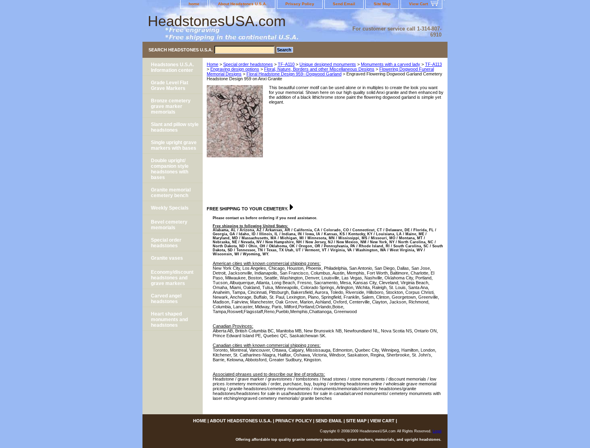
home (194, 4)
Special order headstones (248, 64)
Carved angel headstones (166, 298)
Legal (437, 431)
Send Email (344, 4)
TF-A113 (433, 64)
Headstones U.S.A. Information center (172, 67)
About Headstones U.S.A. (242, 4)
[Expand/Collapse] (291, 207)
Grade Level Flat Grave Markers (169, 85)
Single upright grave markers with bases (174, 145)
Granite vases (167, 258)
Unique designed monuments (327, 64)
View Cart (418, 4)
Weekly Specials (170, 208)
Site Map (382, 4)
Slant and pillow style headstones (175, 127)
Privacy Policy (299, 4)
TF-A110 (286, 64)
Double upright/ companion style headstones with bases (170, 169)
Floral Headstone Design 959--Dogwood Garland (294, 73)
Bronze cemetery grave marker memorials (171, 106)
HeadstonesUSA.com (217, 21)
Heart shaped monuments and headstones (169, 319)
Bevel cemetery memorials (169, 224)
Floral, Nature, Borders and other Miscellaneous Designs (319, 69)
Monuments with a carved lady (390, 64)
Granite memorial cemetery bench (171, 192)
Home (212, 64)
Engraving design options (234, 69)
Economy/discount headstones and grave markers (172, 277)
